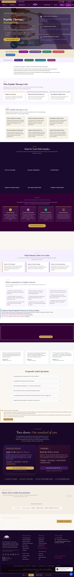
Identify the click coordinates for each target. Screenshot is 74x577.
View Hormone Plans (10, 245)
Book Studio (39, 575)
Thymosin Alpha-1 (47, 51)
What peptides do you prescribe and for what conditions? (26, 376)
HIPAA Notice (49, 569)
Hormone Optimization (26, 539)
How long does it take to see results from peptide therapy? (27, 390)
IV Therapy (24, 557)
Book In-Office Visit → (44, 21)
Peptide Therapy (25, 548)
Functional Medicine (26, 537)
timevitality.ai (58, 565)
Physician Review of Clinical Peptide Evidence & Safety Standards (14, 315)
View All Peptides (26, 39)
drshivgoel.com (34, 565)
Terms (44, 569)
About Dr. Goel (41, 537)
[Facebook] (66, 1)
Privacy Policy (42, 546)
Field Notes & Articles (43, 543)
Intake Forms (41, 555)
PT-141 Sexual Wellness (58, 51)
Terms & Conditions (43, 548)
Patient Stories (41, 541)
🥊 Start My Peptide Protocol (37, 225)
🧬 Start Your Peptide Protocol (11, 39)
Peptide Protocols (18, 60)
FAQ (39, 559)
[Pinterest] (18, 554)
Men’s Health (24, 545)
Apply (31, 575)
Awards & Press (42, 545)
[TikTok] (72, 1)
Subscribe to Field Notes (64, 521)
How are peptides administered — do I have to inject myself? (27, 386)
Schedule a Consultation (8, 419)
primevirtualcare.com (42, 565)
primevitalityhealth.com (51, 565)
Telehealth (24, 550)
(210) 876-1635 (59, 537)
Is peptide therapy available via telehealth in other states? (27, 400)
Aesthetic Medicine (26, 555)
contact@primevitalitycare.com (62, 539)
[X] (15, 554)
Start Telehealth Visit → (44, 32)
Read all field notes (36, 503)
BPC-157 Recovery (23, 51)
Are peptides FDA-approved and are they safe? (24, 381)
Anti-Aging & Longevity (40, 60)
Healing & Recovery (29, 60)
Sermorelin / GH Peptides (35, 51)
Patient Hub (41, 553)
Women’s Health (25, 546)
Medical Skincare (25, 559)
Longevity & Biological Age (27, 543)
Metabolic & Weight (26, 541)
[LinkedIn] (8, 554)
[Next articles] (71, 496)
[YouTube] (70, 1)
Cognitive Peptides (10, 54)
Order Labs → (42, 42)
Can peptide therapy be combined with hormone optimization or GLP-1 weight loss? (32, 395)
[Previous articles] (68, 496)
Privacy (41, 569)
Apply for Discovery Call (19, 468)
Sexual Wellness (51, 60)
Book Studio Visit (58, 557)
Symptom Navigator (42, 557)
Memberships (41, 539)
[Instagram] (68, 1)
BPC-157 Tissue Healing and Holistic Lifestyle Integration (13, 316)
